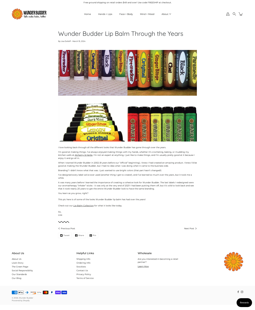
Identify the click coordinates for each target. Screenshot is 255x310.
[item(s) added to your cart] (240, 14)
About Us (16, 259)
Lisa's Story (17, 263)
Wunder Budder (26, 298)
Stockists (81, 266)
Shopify (26, 300)
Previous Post (68, 228)
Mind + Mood (147, 14)
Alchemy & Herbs (84, 155)
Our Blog (16, 278)
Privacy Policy (83, 274)
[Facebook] (238, 292)
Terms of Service (85, 278)
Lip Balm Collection (83, 205)
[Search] (234, 14)
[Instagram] (242, 292)
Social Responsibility (22, 270)
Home (87, 14)
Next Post (189, 228)
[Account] (227, 14)
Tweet (66, 235)
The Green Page (20, 266)
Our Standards (19, 274)
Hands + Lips (105, 14)
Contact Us (82, 270)
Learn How (143, 266)
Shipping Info (83, 259)
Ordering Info (83, 263)
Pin (94, 235)
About (165, 14)
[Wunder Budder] (29, 14)
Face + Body (126, 14)
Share (81, 235)
